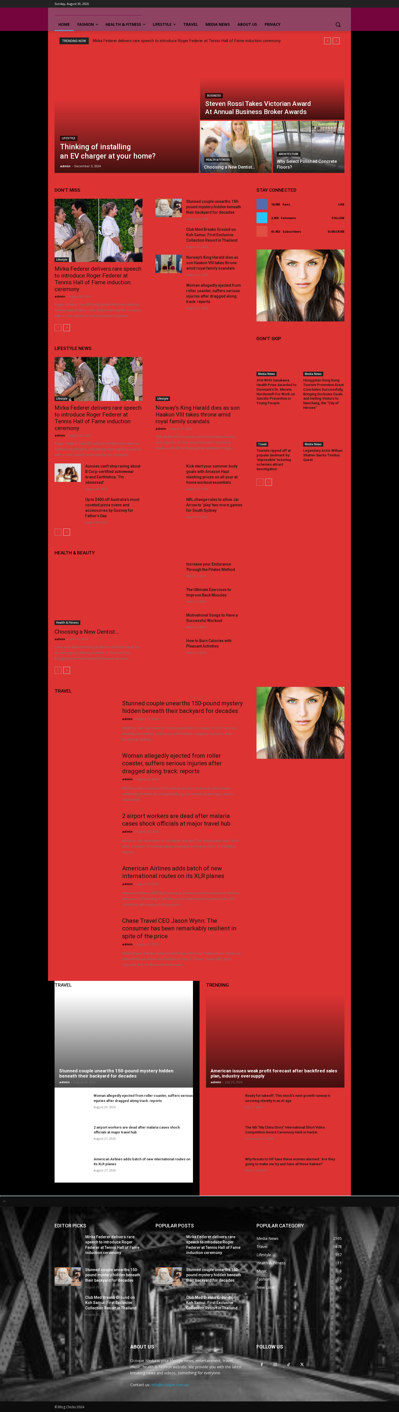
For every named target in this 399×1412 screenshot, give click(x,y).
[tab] (199, 1201)
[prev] (327, 40)
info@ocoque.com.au (170, 1384)
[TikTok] (288, 1364)
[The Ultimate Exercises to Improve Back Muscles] (169, 596)
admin (60, 296)
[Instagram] (275, 1364)
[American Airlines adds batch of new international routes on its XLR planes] (85, 886)
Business (214, 95)
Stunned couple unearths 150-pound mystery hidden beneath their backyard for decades (213, 206)
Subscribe (336, 231)
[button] (337, 24)
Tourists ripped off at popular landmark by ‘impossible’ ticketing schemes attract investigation (273, 459)
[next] (336, 40)
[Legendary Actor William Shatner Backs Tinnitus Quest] (323, 432)
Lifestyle (68, 138)
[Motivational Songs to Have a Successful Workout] (169, 621)
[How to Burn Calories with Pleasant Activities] (169, 647)
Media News (266, 374)
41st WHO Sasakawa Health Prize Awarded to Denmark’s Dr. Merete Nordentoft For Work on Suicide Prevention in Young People (276, 391)
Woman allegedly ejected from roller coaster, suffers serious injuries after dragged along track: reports (172, 763)
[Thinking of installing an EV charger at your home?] (127, 112)
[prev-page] (58, 327)
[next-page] (66, 327)
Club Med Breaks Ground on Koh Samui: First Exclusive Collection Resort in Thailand (211, 234)
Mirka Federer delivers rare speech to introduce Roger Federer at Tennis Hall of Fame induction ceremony (187, 40)
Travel (262, 444)
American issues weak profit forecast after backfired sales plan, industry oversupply (274, 1073)
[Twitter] (302, 1364)
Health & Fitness (218, 159)
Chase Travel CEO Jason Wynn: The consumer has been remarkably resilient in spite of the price (179, 928)
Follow (338, 218)
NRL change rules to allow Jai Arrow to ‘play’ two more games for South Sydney (214, 505)
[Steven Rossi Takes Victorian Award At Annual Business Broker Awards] (272, 85)
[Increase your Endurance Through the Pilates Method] (169, 570)
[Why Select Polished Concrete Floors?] (308, 147)
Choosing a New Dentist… (87, 631)
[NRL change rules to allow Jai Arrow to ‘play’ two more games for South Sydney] (169, 506)
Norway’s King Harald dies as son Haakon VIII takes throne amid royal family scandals (212, 262)
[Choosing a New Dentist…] (236, 147)
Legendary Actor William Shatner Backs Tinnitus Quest (323, 455)
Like (341, 204)
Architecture (289, 154)
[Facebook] (261, 1364)
